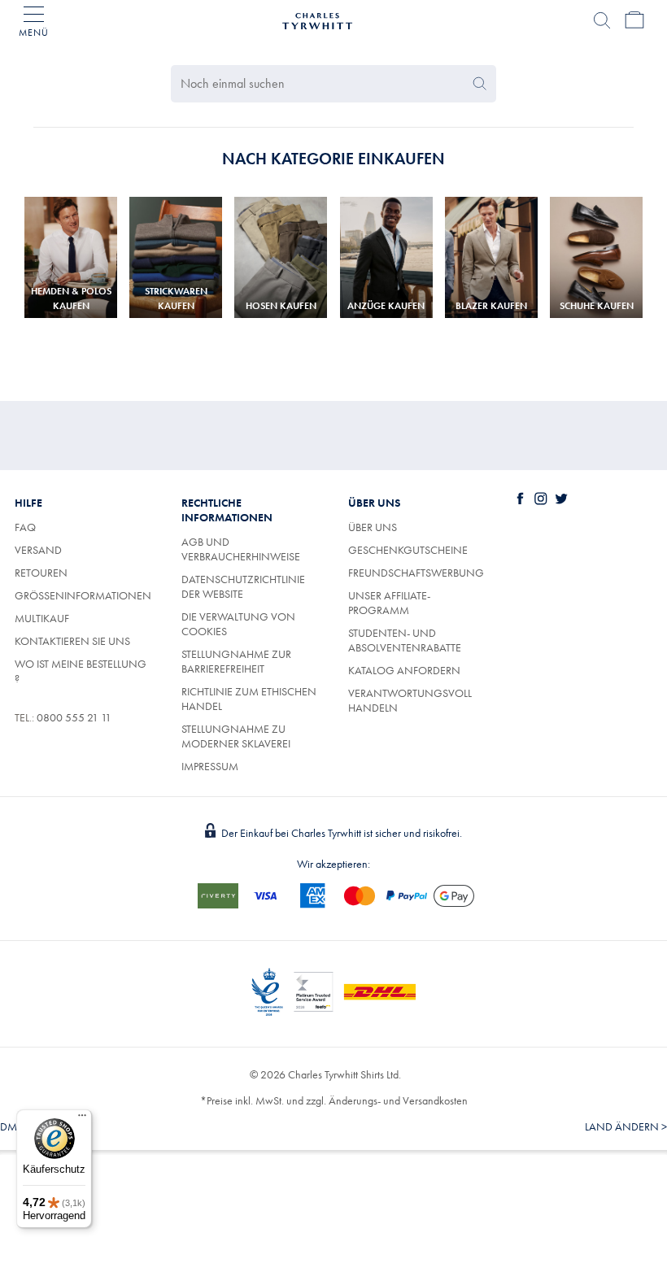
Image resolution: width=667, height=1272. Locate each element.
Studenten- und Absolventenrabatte (404, 640)
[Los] (479, 83)
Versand (38, 549)
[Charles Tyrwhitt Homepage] (317, 18)
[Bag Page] (634, 20)
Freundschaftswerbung (416, 572)
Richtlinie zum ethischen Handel (248, 698)
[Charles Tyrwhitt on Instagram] (544, 498)
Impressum (209, 766)
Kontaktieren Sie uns (72, 641)
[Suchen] (602, 20)
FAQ (25, 527)
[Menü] (82, 1119)
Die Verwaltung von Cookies (238, 623)
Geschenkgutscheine (408, 549)
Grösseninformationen (83, 595)
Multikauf (42, 618)
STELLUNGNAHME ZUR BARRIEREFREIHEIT (236, 661)
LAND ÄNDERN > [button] (626, 1126)
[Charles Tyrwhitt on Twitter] (564, 498)
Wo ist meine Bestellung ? (80, 671)
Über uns (372, 527)
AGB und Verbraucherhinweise (240, 549)
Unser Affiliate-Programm (389, 602)
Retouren (41, 572)
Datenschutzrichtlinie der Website (243, 586)
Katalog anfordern (404, 670)
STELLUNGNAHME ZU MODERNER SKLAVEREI (235, 736)
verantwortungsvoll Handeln (410, 700)
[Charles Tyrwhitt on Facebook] (524, 498)
